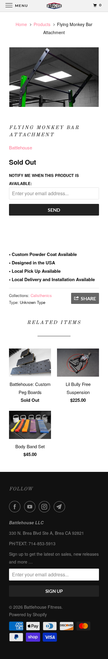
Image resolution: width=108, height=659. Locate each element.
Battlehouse (20, 147)
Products (42, 24)
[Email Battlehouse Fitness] (61, 506)
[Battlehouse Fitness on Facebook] (16, 506)
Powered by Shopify (28, 614)
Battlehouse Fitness (43, 607)
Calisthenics (41, 295)
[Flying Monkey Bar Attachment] (54, 77)
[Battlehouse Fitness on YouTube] (31, 506)
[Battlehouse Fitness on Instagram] (45, 506)
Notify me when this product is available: (44, 179)
